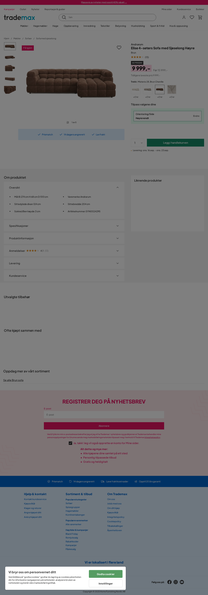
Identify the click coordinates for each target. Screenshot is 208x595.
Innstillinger (106, 583)
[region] (65, 578)
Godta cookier (106, 574)
